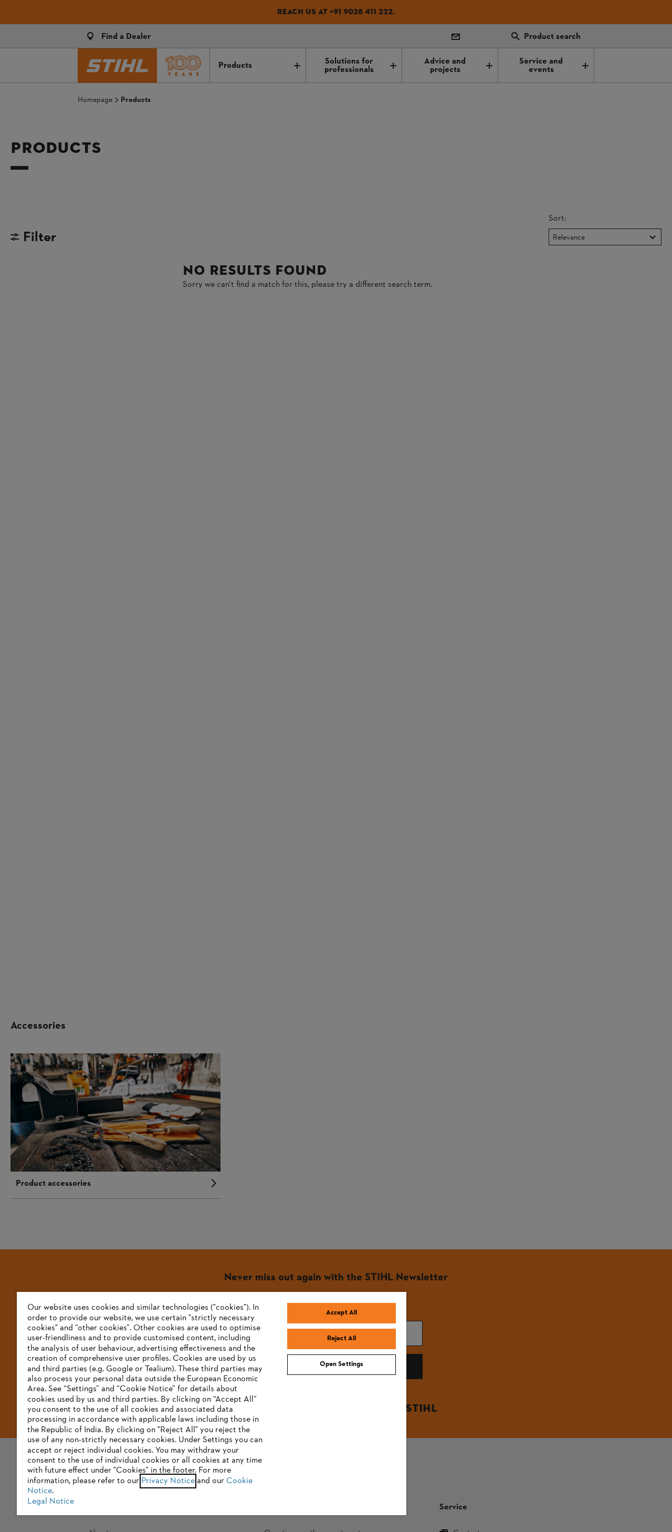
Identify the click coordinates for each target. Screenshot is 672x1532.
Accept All (341, 1313)
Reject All (341, 1338)
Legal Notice (50, 1501)
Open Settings (342, 1364)
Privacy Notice (168, 1481)
